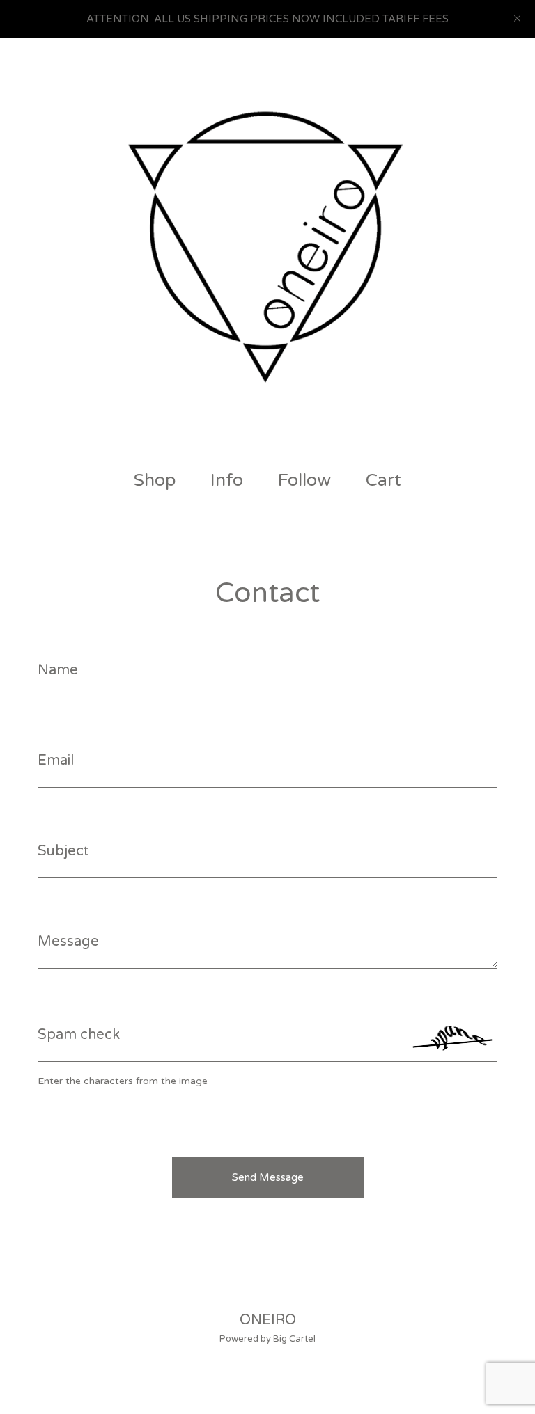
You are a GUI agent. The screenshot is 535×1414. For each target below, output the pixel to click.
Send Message (268, 1177)
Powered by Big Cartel (267, 1338)
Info (226, 480)
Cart (387, 480)
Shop (155, 480)
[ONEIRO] (267, 246)
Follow (304, 480)
